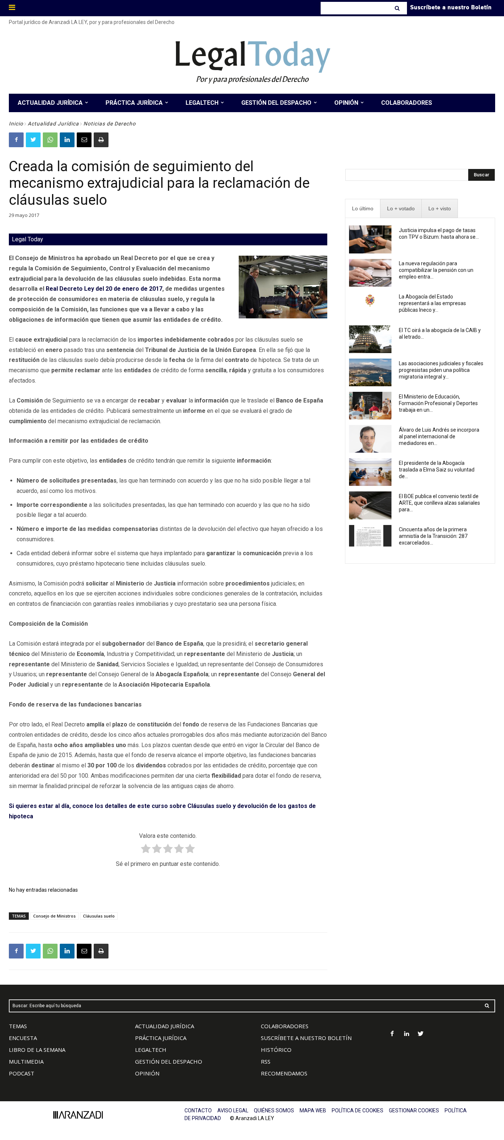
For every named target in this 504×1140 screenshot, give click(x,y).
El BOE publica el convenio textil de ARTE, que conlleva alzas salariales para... (439, 502)
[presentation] (362, 208)
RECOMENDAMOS (284, 1073)
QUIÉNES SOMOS (274, 1110)
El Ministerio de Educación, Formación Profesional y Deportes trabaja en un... (438, 403)
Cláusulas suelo (99, 916)
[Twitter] (33, 139)
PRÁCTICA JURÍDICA (160, 1037)
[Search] (398, 8)
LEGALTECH (150, 1049)
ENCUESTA (23, 1037)
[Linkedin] (67, 139)
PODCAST (21, 1073)
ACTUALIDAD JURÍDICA (164, 1026)
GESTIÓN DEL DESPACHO (168, 1061)
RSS (265, 1061)
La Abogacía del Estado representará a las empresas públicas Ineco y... (432, 303)
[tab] (362, 208)
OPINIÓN (147, 1073)
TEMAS (18, 1026)
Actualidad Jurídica (53, 124)
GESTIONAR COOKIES (414, 1110)
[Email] (84, 139)
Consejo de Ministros (54, 916)
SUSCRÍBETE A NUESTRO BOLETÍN (306, 1037)
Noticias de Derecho (109, 124)
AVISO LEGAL (232, 1110)
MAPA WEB (313, 1110)
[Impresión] (101, 139)
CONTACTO (198, 1110)
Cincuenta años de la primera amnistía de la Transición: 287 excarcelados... (433, 536)
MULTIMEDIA (26, 1061)
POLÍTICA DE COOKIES (357, 1110)
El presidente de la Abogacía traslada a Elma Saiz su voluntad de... (436, 469)
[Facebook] (16, 139)
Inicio (16, 124)
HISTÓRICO (276, 1049)
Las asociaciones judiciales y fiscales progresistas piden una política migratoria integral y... (441, 370)
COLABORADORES (284, 1026)
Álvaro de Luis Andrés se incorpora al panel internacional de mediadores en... (439, 436)
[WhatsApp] (50, 139)
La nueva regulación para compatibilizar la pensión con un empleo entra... (436, 270)
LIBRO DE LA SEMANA (37, 1049)
